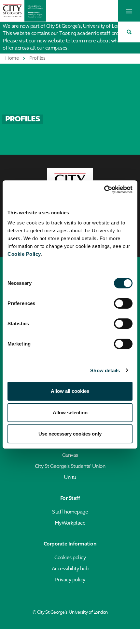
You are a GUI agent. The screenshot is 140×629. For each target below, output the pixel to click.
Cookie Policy (24, 254)
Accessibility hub (70, 569)
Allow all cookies (70, 391)
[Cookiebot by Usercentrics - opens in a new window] (104, 189)
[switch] (123, 303)
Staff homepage (70, 512)
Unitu (70, 477)
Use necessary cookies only (70, 434)
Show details (105, 370)
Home (12, 58)
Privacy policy (70, 580)
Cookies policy (70, 557)
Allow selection (70, 412)
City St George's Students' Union (70, 466)
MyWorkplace (70, 523)
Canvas (70, 455)
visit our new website (42, 41)
